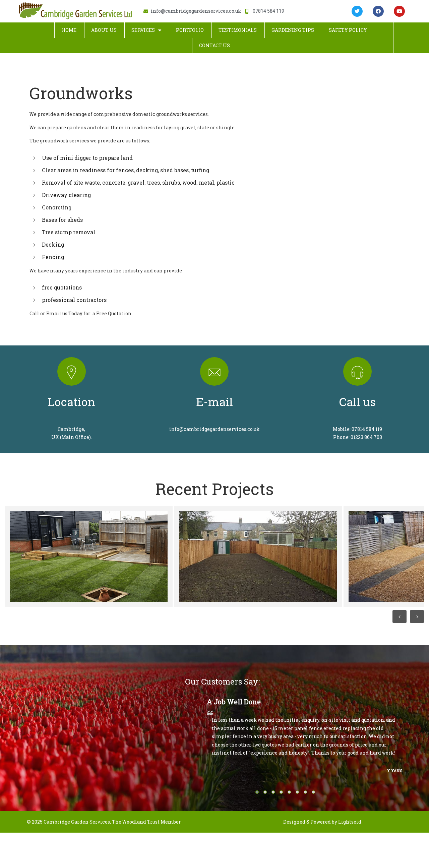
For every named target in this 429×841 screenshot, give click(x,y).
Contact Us (214, 45)
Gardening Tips (292, 30)
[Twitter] (357, 11)
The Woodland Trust (136, 822)
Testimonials (238, 30)
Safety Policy (348, 30)
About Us (104, 30)
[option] (88, 556)
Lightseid (349, 822)
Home (68, 30)
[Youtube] (399, 11)
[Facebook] (378, 11)
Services (143, 30)
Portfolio (190, 30)
